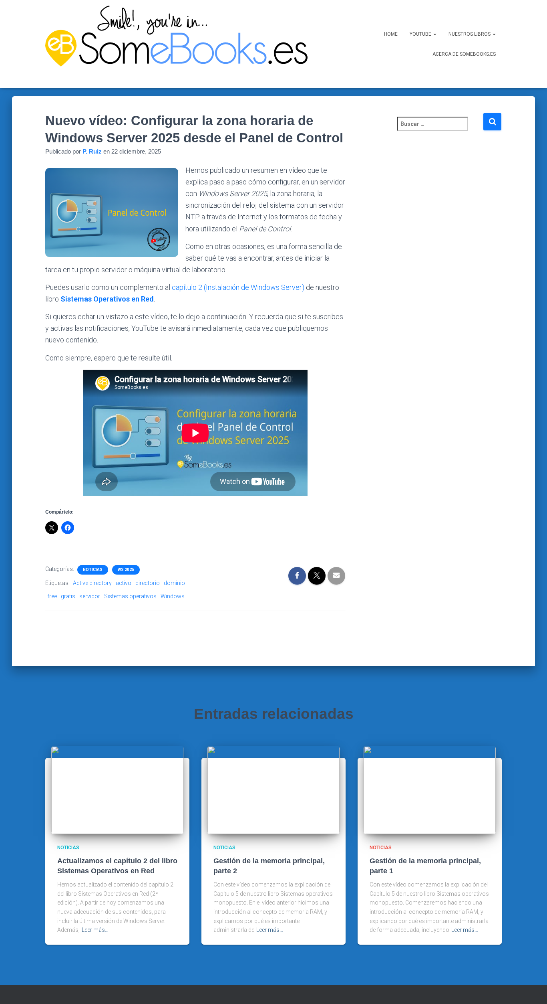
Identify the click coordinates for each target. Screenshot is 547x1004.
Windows (173, 596)
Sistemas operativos (130, 596)
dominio (174, 583)
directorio (147, 583)
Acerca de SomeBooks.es (464, 54)
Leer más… (95, 930)
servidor (89, 596)
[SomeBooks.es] (173, 44)
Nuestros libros (470, 34)
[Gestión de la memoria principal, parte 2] (273, 789)
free (52, 596)
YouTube (421, 34)
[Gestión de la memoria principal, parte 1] (430, 789)
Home (391, 34)
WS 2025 (126, 569)
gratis (68, 596)
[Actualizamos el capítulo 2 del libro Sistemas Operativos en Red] (117, 789)
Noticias (93, 569)
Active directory (92, 583)
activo (123, 583)
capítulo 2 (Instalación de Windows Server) (238, 287)
